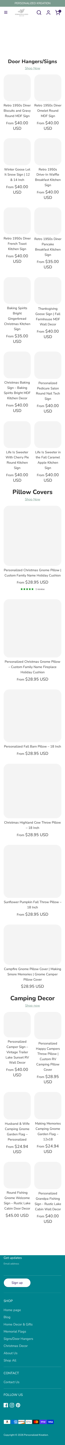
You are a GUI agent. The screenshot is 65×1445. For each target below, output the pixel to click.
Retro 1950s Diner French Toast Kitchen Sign (17, 243)
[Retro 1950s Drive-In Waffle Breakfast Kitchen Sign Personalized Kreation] (47, 151)
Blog (7, 1317)
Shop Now (32, 68)
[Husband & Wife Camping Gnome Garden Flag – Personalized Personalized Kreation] (17, 1105)
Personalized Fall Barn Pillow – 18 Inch (32, 746)
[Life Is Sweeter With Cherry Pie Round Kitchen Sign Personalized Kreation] (17, 434)
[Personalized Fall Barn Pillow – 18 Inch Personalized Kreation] (32, 715)
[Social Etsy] (24, 1405)
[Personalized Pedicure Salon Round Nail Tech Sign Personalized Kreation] (47, 365)
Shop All (10, 1360)
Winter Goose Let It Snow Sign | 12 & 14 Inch (17, 174)
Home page (12, 1310)
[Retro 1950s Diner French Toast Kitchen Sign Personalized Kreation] (17, 220)
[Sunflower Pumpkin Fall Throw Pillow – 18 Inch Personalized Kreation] (32, 871)
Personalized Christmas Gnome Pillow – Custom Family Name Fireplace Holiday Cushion (32, 666)
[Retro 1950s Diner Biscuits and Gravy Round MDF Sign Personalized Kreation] (17, 87)
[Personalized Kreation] (32, 36)
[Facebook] (6, 1405)
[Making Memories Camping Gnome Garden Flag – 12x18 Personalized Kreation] (47, 1105)
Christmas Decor (16, 1346)
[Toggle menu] (4, 12)
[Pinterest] (18, 1405)
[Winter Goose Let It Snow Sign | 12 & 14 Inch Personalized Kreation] (17, 151)
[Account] (48, 11)
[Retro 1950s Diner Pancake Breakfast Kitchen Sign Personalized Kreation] (47, 221)
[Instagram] (12, 1405)
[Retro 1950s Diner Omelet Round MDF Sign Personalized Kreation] (47, 87)
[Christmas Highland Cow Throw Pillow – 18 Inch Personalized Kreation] (32, 791)
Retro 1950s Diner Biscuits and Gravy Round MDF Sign (17, 110)
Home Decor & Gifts (18, 1324)
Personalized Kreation (36, 1435)
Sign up (17, 1283)
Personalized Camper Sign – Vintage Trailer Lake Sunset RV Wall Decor (17, 1052)
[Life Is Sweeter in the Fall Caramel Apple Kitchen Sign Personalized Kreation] (47, 434)
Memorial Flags (15, 1331)
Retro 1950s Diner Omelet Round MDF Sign (47, 110)
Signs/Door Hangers (18, 1339)
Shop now (32, 1005)
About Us (11, 1353)
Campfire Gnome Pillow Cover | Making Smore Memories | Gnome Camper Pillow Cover (32, 974)
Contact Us (12, 1382)
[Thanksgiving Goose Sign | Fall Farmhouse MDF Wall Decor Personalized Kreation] (47, 290)
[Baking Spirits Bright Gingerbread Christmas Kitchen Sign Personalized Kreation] (17, 290)
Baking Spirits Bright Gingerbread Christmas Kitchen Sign (17, 318)
